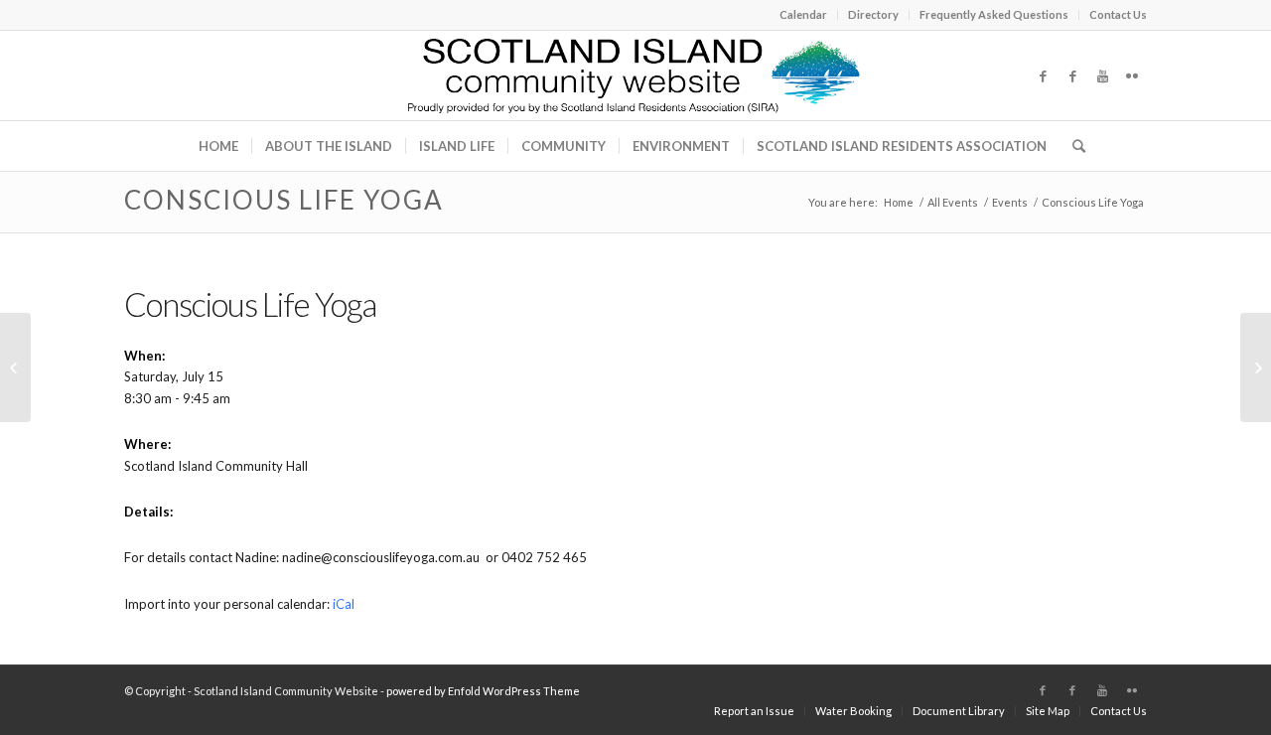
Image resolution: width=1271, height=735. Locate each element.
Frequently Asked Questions (993, 14)
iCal (343, 604)
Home (899, 202)
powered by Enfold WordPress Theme (483, 690)
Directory (873, 14)
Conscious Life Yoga (284, 200)
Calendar (803, 14)
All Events (952, 202)
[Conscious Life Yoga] (15, 367)
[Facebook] (1043, 75)
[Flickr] (1132, 75)
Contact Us (1118, 14)
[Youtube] (1102, 75)
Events (1010, 202)
